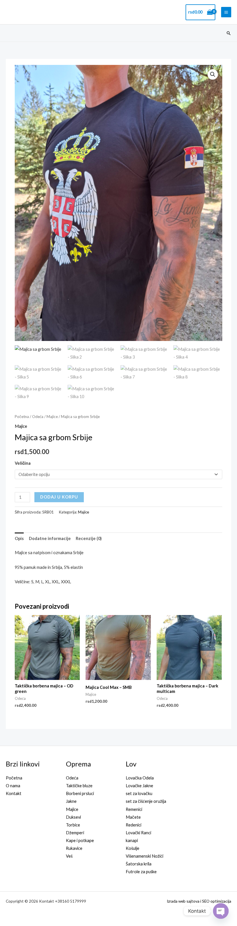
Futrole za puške (141, 871)
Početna (22, 416)
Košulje (132, 848)
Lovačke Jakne (139, 785)
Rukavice (74, 848)
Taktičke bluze (79, 785)
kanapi (132, 840)
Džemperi (75, 832)
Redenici (133, 824)
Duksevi (73, 817)
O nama (13, 785)
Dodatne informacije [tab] (50, 538)
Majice (52, 416)
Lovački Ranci (138, 832)
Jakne (71, 801)
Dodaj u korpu (59, 496)
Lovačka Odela (140, 777)
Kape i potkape (80, 840)
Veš (69, 856)
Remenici (134, 809)
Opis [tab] (19, 538)
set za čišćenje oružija (146, 801)
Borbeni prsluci (80, 793)
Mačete (133, 817)
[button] (228, 33)
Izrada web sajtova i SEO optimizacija (199, 901)
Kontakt (13, 793)
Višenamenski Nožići (144, 856)
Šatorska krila (138, 863)
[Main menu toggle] (226, 12)
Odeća (37, 416)
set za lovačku (139, 793)
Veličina (23, 463)
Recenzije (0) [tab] (89, 538)
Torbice (73, 824)
